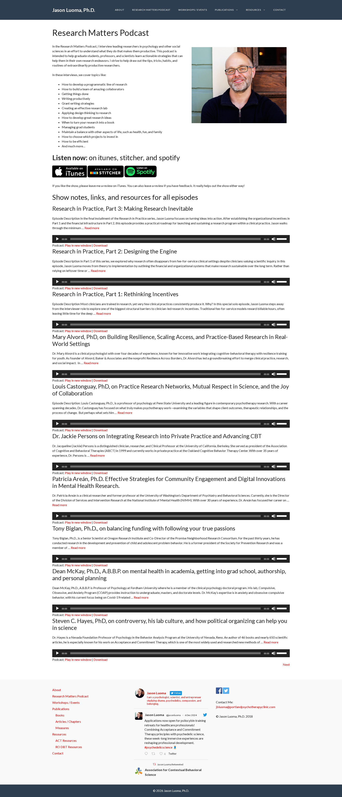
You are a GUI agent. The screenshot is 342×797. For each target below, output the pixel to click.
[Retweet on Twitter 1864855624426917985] (154, 754)
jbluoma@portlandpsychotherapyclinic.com (245, 707)
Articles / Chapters (68, 721)
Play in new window (78, 245)
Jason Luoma (154, 715)
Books (59, 715)
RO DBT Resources (68, 747)
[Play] (57, 239)
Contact (279, 9)
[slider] (282, 238)
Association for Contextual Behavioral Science (173, 772)
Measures (62, 728)
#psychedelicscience (158, 747)
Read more (92, 228)
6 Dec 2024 (191, 715)
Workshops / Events (192, 9)
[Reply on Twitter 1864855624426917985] (147, 754)
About (119, 9)
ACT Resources (66, 740)
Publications (224, 9)
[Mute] (274, 239)
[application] (171, 239)
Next (286, 664)
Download (100, 245)
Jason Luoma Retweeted (170, 764)
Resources (253, 9)
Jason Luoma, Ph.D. (73, 10)
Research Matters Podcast (151, 9)
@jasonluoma (173, 715)
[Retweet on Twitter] (154, 764)
